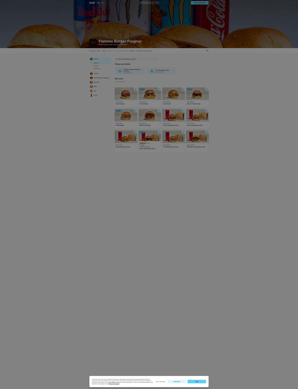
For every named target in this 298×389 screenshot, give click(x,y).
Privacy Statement (114, 383)
